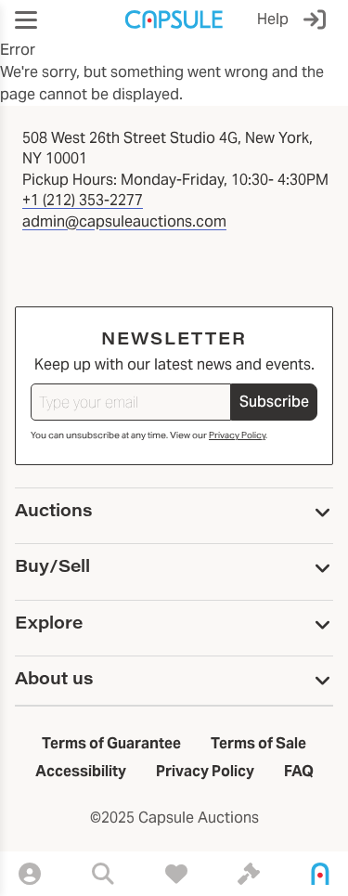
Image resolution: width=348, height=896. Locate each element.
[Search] (103, 874)
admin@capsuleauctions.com (124, 221)
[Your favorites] (176, 874)
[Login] (318, 19)
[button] (26, 20)
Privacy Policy (237, 435)
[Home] (320, 874)
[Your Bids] (249, 874)
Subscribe (274, 401)
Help (273, 19)
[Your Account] (30, 874)
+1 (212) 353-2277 (82, 200)
